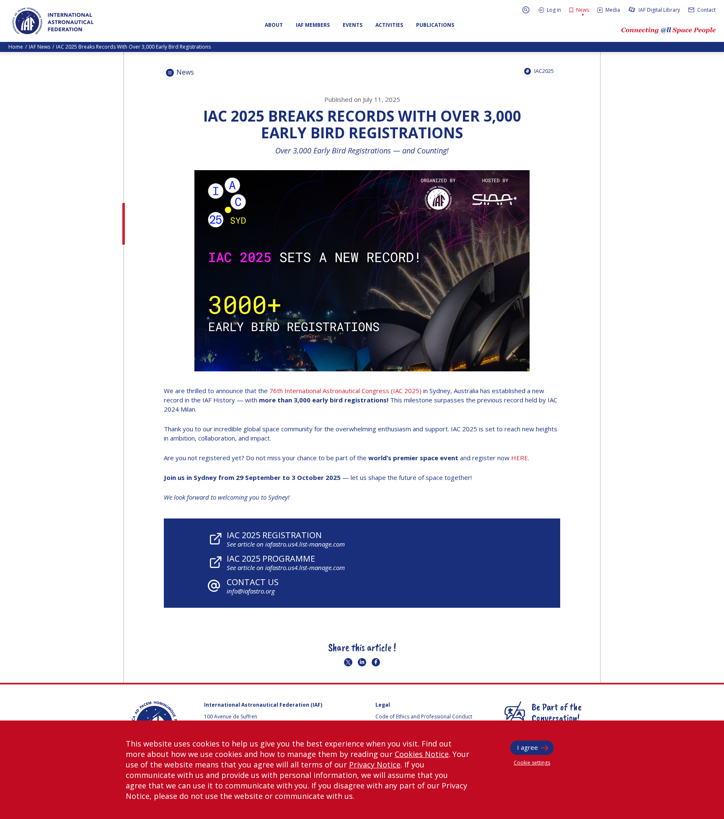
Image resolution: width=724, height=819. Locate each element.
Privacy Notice (375, 764)
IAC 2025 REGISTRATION (286, 538)
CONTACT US (253, 585)
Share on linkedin (362, 662)
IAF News (39, 46)
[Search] (526, 9)
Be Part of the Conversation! (557, 712)
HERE (519, 458)
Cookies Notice (422, 754)
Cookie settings (532, 762)
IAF (52, 21)
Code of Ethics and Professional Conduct (423, 716)
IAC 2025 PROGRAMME (286, 562)
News (184, 72)
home (15, 46)
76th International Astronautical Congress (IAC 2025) (345, 390)
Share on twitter (348, 662)
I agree (527, 747)
